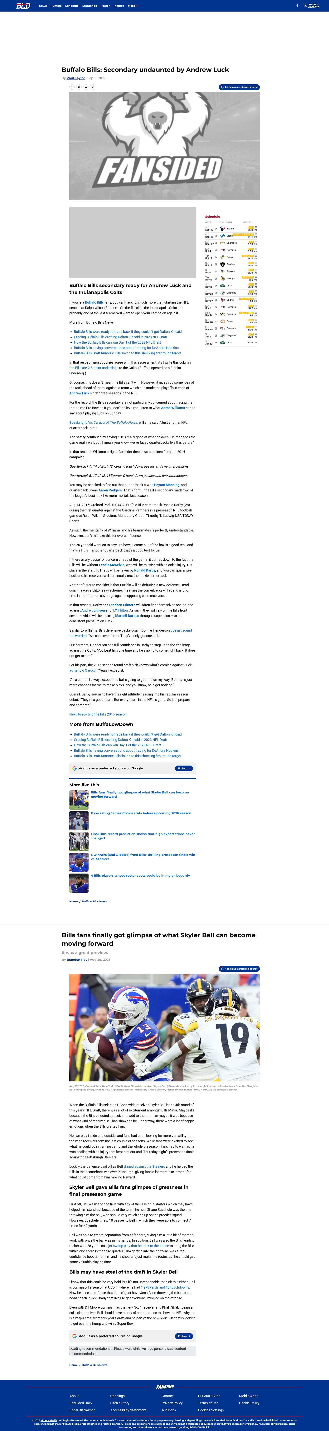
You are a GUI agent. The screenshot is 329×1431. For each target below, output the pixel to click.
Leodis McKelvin (111, 565)
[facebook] (297, 5)
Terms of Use (208, 1403)
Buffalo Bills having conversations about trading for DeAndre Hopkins (126, 348)
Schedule (72, 6)
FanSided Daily (81, 1403)
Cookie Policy (249, 1403)
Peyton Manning (166, 485)
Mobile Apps (248, 1396)
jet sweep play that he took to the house (138, 1246)
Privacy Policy (172, 1403)
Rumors (56, 6)
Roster (105, 6)
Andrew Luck (79, 393)
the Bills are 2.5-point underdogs (93, 368)
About (74, 1396)
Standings (89, 6)
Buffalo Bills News (94, 901)
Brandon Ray (77, 960)
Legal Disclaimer (82, 1410)
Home (73, 901)
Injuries (119, 6)
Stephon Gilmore (122, 605)
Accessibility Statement (128, 1410)
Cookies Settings (211, 1410)
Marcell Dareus (127, 616)
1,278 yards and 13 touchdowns (165, 1287)
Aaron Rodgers (110, 490)
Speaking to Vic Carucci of (103, 422)
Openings (117, 1396)
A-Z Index (169, 1410)
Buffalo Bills (94, 302)
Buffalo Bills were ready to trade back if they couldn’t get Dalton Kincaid (128, 332)
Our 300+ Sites (209, 1396)
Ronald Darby (144, 570)
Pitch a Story (119, 1403)
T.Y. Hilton (120, 610)
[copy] (92, 87)
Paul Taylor (76, 78)
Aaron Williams (173, 408)
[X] (305, 5)
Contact (168, 1396)
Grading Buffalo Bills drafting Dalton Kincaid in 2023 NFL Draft (120, 337)
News (43, 6)
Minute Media (49, 1420)
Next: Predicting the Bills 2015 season (98, 714)
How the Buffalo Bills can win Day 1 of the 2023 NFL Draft (117, 342)
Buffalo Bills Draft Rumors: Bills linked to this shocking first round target (127, 353)
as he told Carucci (82, 670)
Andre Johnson (93, 610)
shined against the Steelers (144, 1166)
